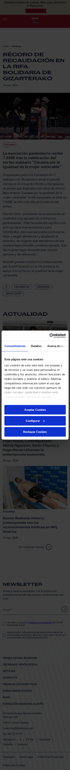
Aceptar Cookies (35, 409)
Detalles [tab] (36, 346)
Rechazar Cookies (35, 431)
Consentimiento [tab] (14, 346)
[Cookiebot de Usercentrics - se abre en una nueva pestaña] (50, 335)
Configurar (33, 420)
